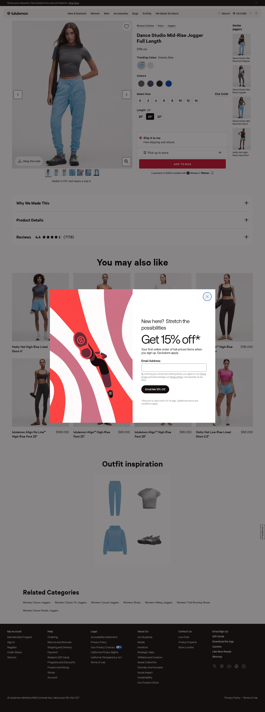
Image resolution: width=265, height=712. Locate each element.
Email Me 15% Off (155, 389)
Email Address (150, 360)
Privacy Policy (176, 377)
